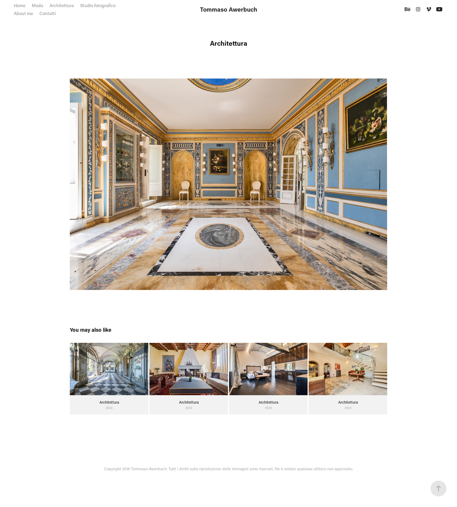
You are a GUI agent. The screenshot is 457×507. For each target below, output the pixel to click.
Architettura (61, 5)
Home (19, 5)
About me (23, 13)
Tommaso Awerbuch (228, 9)
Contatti (47, 13)
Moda (37, 5)
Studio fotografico (98, 5)
